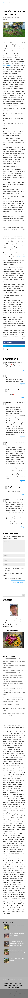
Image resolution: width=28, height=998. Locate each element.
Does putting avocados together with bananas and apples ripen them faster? (13, 677)
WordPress (15, 995)
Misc (18, 17)
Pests (15, 983)
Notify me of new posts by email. (13, 578)
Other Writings (15, 987)
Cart (14, 985)
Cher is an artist (21, 256)
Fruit (16, 981)
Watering (6, 983)
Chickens (21, 981)
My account (20, 985)
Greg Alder (6, 17)
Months (5, 985)
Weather (20, 983)
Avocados (20, 979)
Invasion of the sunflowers (15, 697)
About (8, 987)
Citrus (4, 981)
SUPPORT (5, 727)
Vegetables (10, 981)
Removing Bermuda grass (13, 658)
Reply (22, 370)
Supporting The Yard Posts (9, 979)
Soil (11, 983)
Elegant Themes (14, 993)
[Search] (23, 595)
